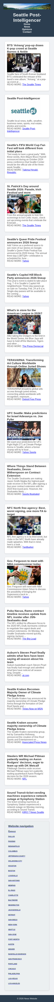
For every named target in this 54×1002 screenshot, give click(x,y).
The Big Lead (29, 639)
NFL (24, 779)
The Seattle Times (31, 84)
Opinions (27, 29)
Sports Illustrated (30, 494)
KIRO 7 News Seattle (33, 812)
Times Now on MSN (32, 709)
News (27, 27)
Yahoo (25, 261)
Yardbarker (28, 547)
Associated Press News (34, 742)
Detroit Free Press (31, 399)
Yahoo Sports (29, 452)
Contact (27, 32)
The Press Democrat (32, 346)
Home (27, 24)
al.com (25, 675)
